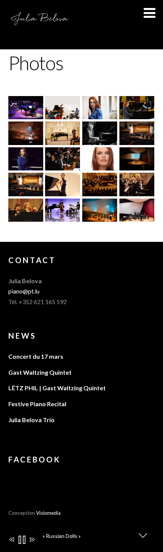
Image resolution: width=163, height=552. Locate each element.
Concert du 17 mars (35, 356)
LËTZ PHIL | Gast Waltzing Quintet (57, 387)
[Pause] (21, 540)
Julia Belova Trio (31, 419)
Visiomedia (48, 513)
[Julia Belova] (40, 21)
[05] (62, 165)
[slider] (93, 543)
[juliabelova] (62, 216)
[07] (99, 165)
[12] (62, 191)
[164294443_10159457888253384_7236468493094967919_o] (99, 216)
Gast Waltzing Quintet (40, 372)
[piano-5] (136, 216)
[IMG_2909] (62, 139)
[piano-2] (62, 114)
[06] (136, 140)
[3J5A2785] (99, 114)
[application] (85, 537)
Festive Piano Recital (37, 403)
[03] (25, 191)
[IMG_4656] (136, 114)
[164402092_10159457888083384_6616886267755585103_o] (25, 140)
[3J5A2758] (25, 165)
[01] (99, 140)
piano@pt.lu (23, 291)
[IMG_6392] (25, 114)
